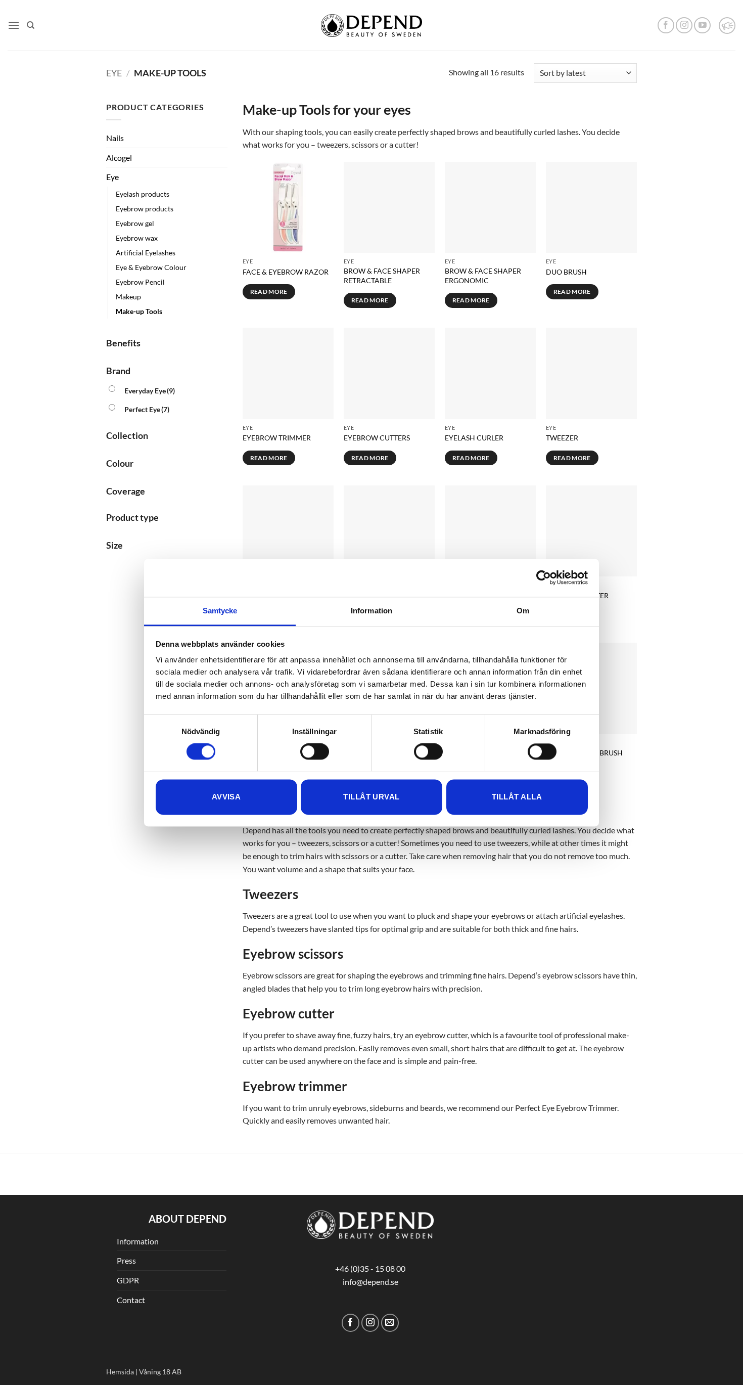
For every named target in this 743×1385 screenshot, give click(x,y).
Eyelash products (142, 194)
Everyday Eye (149, 390)
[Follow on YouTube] (702, 25)
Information (138, 1241)
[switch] (314, 751)
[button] (14, 25)
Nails (115, 138)
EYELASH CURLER (474, 437)
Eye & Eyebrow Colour (151, 267)
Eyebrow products (144, 208)
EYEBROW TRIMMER (277, 437)
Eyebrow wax (137, 238)
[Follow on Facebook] (666, 25)
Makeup (128, 296)
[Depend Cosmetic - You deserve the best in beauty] (371, 25)
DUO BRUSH (566, 271)
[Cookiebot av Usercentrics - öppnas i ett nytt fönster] (543, 577)
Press (126, 1260)
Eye (114, 72)
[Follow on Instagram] (684, 25)
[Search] (30, 25)
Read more (269, 291)
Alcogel (119, 157)
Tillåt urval (371, 796)
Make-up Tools (139, 311)
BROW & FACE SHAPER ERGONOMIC (483, 275)
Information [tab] (371, 610)
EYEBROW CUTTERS (377, 437)
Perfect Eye (146, 409)
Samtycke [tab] (220, 610)
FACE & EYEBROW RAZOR (286, 271)
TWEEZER (562, 437)
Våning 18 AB (160, 1371)
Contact (131, 1300)
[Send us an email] (390, 1322)
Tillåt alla (517, 796)
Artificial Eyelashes (145, 252)
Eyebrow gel (135, 223)
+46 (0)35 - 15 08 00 (370, 1268)
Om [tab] (523, 610)
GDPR (128, 1280)
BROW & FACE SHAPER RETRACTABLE (382, 275)
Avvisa (226, 796)
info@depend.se (370, 1281)
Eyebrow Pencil (140, 282)
